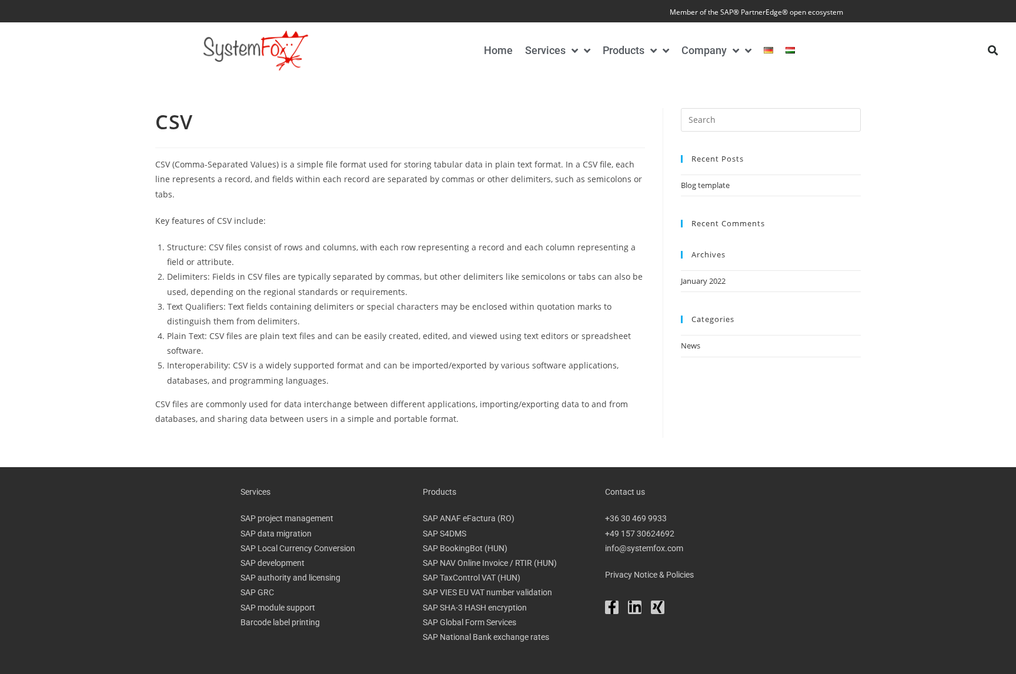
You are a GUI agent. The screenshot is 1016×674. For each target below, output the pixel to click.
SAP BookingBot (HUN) (465, 548)
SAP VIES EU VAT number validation (487, 592)
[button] (992, 50)
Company (704, 50)
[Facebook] (612, 607)
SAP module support (277, 607)
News (690, 345)
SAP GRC (257, 592)
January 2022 (703, 281)
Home (498, 50)
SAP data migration (276, 533)
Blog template (705, 185)
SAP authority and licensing (290, 577)
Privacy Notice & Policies (649, 574)
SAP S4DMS (444, 533)
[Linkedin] (634, 607)
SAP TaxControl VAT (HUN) (471, 577)
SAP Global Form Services (469, 622)
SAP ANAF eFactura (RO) (468, 518)
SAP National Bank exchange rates (486, 637)
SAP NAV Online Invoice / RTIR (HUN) (490, 563)
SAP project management (286, 518)
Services (545, 50)
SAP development (272, 563)
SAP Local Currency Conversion (297, 548)
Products (623, 50)
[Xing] (657, 607)
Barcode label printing (280, 622)
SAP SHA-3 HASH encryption (475, 607)
